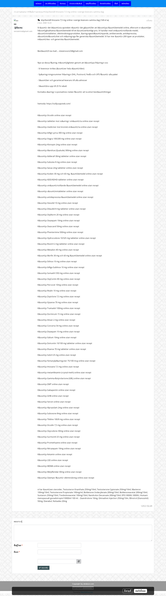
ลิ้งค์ (116, 3)
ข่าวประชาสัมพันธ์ (76, 3)
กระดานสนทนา (20, 11)
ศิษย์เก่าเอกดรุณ (36, 11)
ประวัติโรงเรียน (50, 3)
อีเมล (17, 552)
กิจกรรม (63, 3)
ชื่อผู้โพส (18, 545)
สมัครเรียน (125, 3)
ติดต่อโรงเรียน (105, 3)
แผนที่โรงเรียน (91, 3)
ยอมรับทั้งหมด (140, 591)
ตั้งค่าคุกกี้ (127, 591)
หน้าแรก (38, 3)
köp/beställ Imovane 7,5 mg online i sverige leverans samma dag (74, 11)
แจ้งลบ (149, 20)
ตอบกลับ (44, 568)
